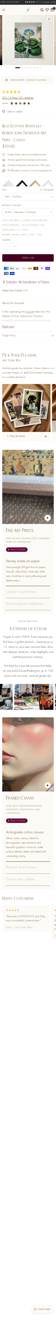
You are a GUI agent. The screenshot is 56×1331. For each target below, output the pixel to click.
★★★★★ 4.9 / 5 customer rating (29, 2)
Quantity (6, 240)
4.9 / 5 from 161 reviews (17, 97)
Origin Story (9, 335)
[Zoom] (49, 19)
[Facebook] (12, 103)
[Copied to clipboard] (28, 103)
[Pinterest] (20, 103)
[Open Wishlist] (47, 10)
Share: (5, 103)
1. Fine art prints (16, 436)
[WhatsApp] (24, 103)
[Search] (42, 10)
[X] (16, 103)
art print (30, 311)
